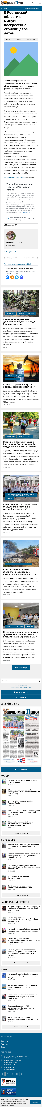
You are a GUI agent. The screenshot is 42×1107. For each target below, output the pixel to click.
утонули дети (11, 251)
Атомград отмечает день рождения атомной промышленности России (22, 986)
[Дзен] (17, 1074)
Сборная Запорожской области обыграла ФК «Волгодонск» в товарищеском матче (20, 824)
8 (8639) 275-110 (9, 1064)
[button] (33, 3)
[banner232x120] (21, 1082)
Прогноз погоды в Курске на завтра (21, 687)
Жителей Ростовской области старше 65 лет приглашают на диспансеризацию (24, 930)
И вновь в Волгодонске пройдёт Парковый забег (21, 802)
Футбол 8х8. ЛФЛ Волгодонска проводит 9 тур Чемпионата (24, 781)
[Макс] (21, 1074)
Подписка (4, 1044)
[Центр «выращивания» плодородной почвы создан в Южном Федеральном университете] (4, 919)
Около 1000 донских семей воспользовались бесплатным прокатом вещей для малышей (24, 940)
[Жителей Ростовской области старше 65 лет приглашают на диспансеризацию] (4, 930)
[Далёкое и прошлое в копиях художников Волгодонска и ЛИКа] (4, 887)
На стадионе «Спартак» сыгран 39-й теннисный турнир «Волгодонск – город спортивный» (24, 867)
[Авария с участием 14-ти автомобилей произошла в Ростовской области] (4, 846)
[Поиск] (39, 680)
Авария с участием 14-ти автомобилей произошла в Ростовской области (23, 845)
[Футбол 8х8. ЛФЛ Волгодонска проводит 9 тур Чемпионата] (4, 782)
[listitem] (7, 277)
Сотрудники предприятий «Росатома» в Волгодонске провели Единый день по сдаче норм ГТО (24, 855)
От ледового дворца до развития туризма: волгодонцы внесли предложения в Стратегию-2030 (20, 634)
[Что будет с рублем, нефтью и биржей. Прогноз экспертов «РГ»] (21, 368)
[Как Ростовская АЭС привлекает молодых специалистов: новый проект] (4, 1018)
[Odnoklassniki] (12, 1074)
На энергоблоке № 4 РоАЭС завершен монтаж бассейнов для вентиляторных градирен (23, 976)
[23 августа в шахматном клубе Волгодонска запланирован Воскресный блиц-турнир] (4, 791)
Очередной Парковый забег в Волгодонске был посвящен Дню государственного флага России (20, 444)
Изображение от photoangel (15, 177)
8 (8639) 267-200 (9, 1067)
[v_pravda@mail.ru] (2, 1069)
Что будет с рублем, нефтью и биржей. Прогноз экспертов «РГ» (20, 385)
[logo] (12, 3)
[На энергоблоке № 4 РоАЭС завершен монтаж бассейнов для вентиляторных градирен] (4, 975)
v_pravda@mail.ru (10, 1069)
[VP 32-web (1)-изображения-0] (21, 735)
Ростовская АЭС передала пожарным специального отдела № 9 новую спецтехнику (22, 997)
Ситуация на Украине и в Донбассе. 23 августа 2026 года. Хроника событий (19, 321)
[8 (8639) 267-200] (2, 1067)
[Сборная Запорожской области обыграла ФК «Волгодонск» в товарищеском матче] (4, 823)
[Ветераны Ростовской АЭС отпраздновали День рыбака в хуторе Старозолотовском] (4, 1007)
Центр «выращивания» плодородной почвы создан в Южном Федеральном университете (23, 919)
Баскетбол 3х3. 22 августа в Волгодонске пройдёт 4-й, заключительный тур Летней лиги (24, 812)
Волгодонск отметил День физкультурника (18, 877)
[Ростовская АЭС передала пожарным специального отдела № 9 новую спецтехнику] (4, 996)
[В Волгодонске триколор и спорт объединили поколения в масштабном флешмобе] (21, 488)
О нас (3, 1047)
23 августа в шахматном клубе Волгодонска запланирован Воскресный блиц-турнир (24, 792)
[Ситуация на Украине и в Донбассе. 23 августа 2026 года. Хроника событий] (21, 303)
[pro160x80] (21, 1091)
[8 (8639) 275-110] (2, 1064)
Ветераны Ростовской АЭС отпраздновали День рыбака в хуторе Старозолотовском (23, 1008)
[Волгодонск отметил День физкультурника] (4, 878)
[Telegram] (3, 1074)
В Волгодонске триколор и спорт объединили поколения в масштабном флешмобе (20, 506)
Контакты (4, 1041)
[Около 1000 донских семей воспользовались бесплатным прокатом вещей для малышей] (4, 940)
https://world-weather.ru (21, 685)
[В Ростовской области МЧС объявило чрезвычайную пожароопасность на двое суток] (21, 553)
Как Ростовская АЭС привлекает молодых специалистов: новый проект (23, 1018)
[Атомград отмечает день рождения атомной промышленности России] (4, 986)
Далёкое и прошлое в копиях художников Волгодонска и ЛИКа (21, 887)
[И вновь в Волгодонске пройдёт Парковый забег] (4, 802)
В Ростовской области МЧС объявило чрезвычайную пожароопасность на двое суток (19, 572)
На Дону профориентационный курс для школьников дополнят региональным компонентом (24, 908)
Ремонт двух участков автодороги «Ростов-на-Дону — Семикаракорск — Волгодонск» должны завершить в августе (23, 952)
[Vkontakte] (7, 1074)
